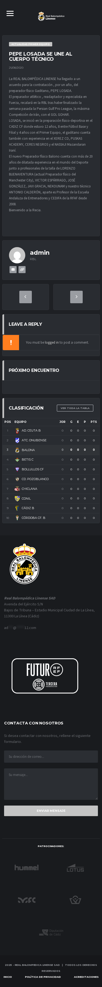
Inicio (8, 976)
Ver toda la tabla (75, 408)
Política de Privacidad (43, 976)
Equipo (20, 422)
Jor (63, 422)
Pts (94, 422)
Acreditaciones (86, 976)
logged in (52, 342)
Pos (7, 422)
